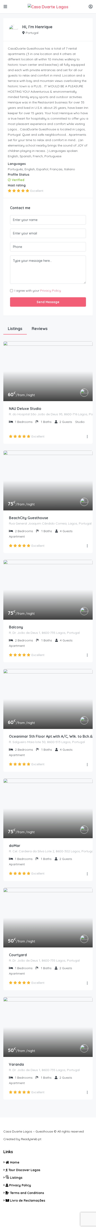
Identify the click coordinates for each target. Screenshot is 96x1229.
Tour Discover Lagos (24, 1170)
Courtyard (18, 955)
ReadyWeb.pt (31, 1139)
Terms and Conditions (26, 1193)
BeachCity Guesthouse (28, 518)
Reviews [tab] (40, 328)
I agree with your (38, 291)
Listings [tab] (15, 328)
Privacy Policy (50, 291)
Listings (15, 1178)
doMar (14, 845)
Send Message (48, 302)
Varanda (16, 1064)
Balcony (16, 627)
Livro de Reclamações (27, 1200)
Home (14, 1162)
